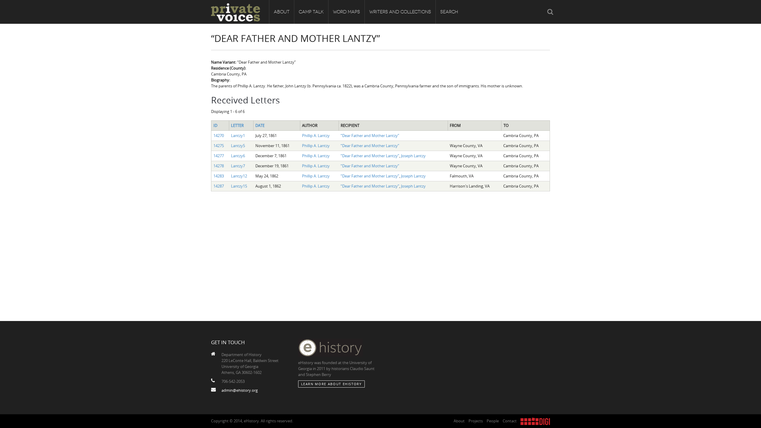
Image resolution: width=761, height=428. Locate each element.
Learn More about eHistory (331, 384)
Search (449, 12)
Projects (475, 421)
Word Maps (346, 12)
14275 (218, 145)
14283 (218, 176)
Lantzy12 (239, 176)
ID (215, 125)
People (493, 421)
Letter (237, 125)
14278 (218, 166)
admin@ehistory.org (239, 390)
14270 (218, 135)
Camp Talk (311, 12)
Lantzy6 (238, 155)
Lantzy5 (238, 145)
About (282, 12)
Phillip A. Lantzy (316, 135)
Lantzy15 (239, 186)
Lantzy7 (238, 166)
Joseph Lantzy (413, 155)
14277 (218, 155)
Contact (510, 421)
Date (260, 125)
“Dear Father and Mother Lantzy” (370, 135)
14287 (218, 186)
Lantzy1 (238, 135)
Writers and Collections (400, 12)
